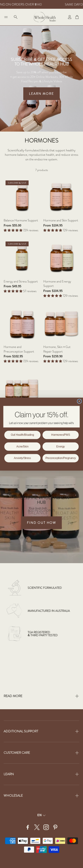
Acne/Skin (22, 446)
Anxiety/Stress (22, 457)
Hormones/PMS (60, 434)
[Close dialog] (79, 401)
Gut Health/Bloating (22, 434)
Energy (60, 446)
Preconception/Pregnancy (60, 457)
